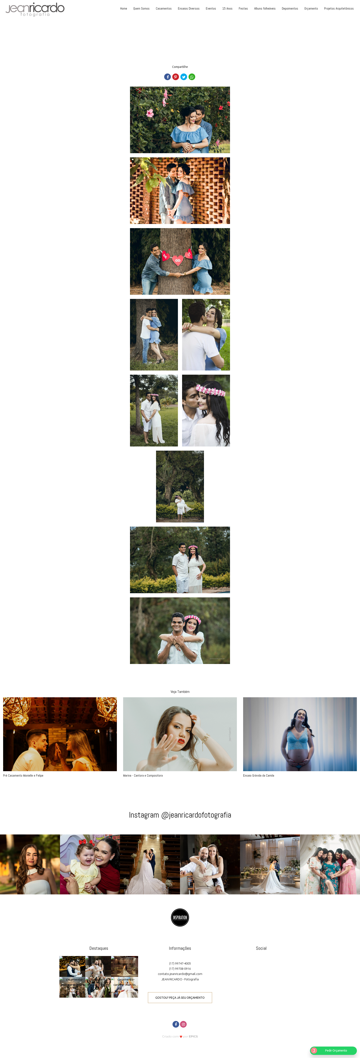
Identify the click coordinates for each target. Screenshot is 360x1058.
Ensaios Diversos (189, 8)
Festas (243, 8)
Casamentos (164, 8)
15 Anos (227, 8)
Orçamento (311, 8)
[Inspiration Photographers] (180, 917)
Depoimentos (290, 8)
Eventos (211, 8)
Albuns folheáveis (265, 8)
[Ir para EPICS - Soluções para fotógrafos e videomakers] (180, 1036)
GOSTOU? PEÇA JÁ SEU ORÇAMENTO (180, 997)
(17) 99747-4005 (180, 963)
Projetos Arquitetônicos (339, 8)
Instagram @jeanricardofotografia (180, 815)
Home (123, 8)
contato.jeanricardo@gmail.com (180, 974)
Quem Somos (141, 8)
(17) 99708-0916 (180, 968)
